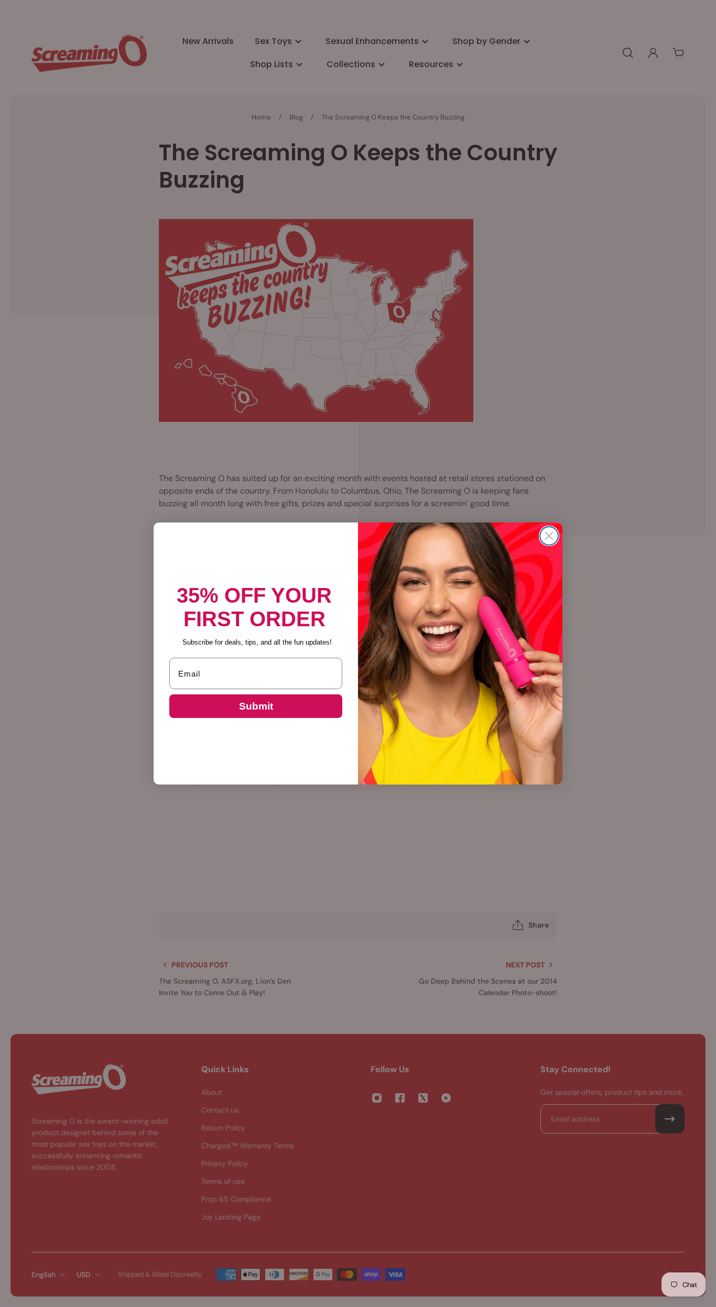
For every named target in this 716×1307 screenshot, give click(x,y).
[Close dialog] (549, 536)
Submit (256, 706)
